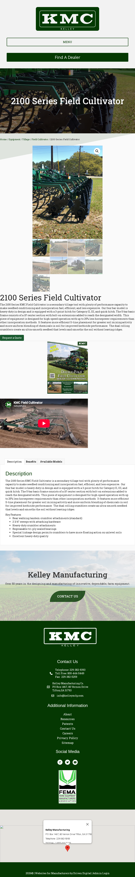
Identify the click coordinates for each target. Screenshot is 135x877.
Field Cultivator (40, 139)
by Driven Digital (63, 873)
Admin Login (101, 873)
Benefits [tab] (31, 461)
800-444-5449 (76, 673)
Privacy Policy (67, 738)
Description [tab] (14, 461)
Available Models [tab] (51, 461)
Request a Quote (12, 337)
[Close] (87, 824)
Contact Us (67, 728)
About (67, 714)
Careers (67, 733)
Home (3, 139)
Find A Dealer (67, 57)
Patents (67, 724)
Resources (67, 719)
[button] (97, 151)
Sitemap (67, 743)
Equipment (14, 139)
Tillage (26, 139)
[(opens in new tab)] (67, 367)
